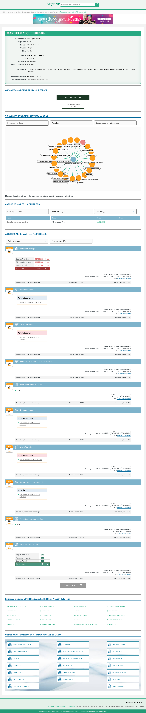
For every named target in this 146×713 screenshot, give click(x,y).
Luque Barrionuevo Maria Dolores (31, 460)
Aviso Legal (119, 706)
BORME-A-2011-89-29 (124, 436)
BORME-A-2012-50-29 (124, 278)
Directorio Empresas (97, 706)
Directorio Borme (110, 706)
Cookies (141, 706)
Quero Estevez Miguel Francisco (37, 79)
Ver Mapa (30, 51)
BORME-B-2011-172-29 (124, 399)
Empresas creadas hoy (82, 706)
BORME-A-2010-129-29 (124, 574)
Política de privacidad (131, 706)
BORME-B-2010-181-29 (124, 533)
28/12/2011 (101, 222)
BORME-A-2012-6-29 (124, 313)
